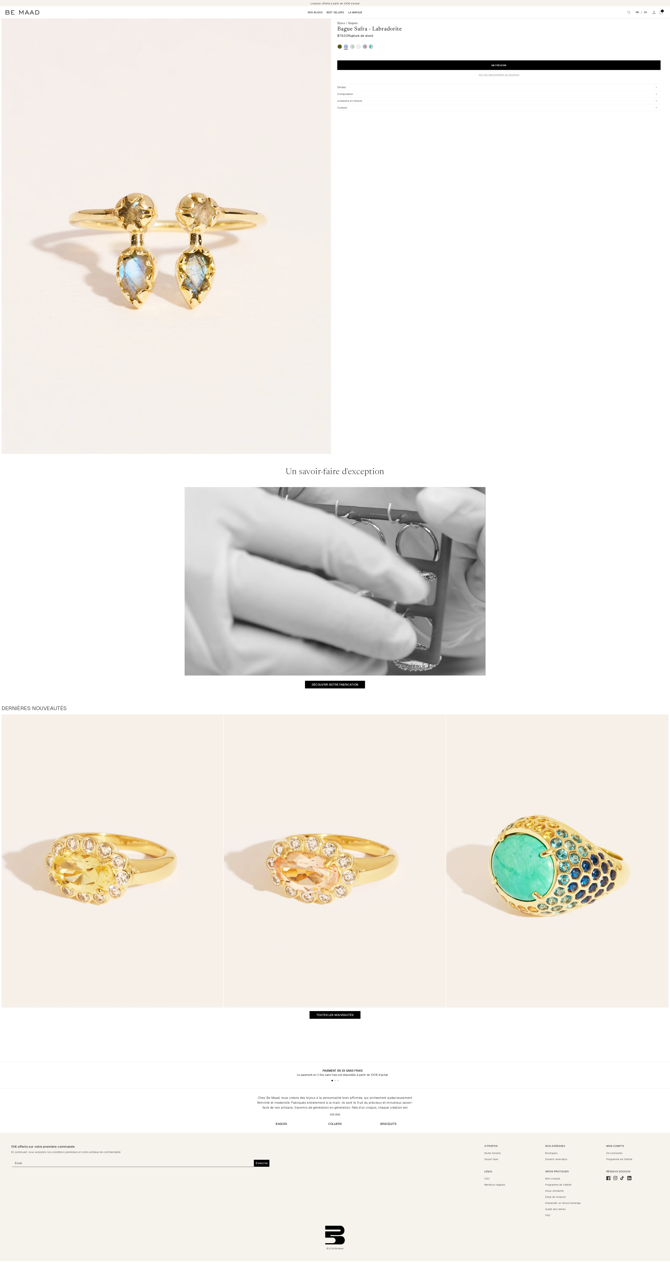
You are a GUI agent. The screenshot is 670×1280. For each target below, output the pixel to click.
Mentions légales (494, 1184)
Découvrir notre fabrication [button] (335, 685)
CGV (487, 1178)
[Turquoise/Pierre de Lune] (371, 46)
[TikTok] (622, 1178)
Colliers (335, 1124)
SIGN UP (638, 1274)
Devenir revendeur (556, 1159)
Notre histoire (492, 1153)
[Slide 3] (337, 1080)
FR (637, 12)
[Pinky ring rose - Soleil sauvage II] (335, 861)
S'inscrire (262, 1163)
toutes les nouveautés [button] (335, 1015)
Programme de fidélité (619, 1159)
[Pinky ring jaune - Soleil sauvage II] (113, 861)
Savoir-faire (491, 1159)
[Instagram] (615, 1178)
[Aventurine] (340, 46)
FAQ (547, 1215)
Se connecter (614, 1153)
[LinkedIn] (629, 1178)
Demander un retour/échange (563, 1203)
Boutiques (551, 1153)
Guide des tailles (555, 1209)
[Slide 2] (335, 1080)
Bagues (281, 1124)
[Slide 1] (332, 1080)
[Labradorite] (346, 46)
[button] (660, 12)
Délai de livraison (555, 1197)
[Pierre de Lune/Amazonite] (352, 46)
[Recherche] (629, 12)
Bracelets (388, 1124)
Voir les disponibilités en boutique (499, 74)
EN (645, 12)
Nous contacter (554, 1190)
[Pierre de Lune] (358, 46)
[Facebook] (608, 1178)
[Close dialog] (662, 1254)
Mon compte (552, 1178)
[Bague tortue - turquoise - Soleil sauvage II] (557, 861)
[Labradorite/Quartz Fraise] (365, 46)
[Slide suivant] (331, 236)
